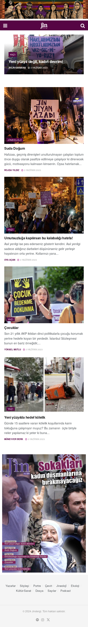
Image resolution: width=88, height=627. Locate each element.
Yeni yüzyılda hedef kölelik (24, 417)
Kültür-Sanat (23, 591)
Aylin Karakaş (17, 67)
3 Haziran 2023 (39, 67)
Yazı (13, 54)
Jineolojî (15, 140)
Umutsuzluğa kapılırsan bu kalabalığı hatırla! (38, 237)
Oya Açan (9, 259)
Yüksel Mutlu (12, 349)
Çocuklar (11, 327)
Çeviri (48, 586)
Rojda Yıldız (11, 170)
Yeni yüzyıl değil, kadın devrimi (36, 61)
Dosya (39, 591)
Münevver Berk (13, 439)
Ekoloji (75, 586)
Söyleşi (24, 586)
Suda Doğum (14, 148)
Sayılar (52, 591)
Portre (37, 586)
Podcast (65, 591)
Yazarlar (11, 586)
